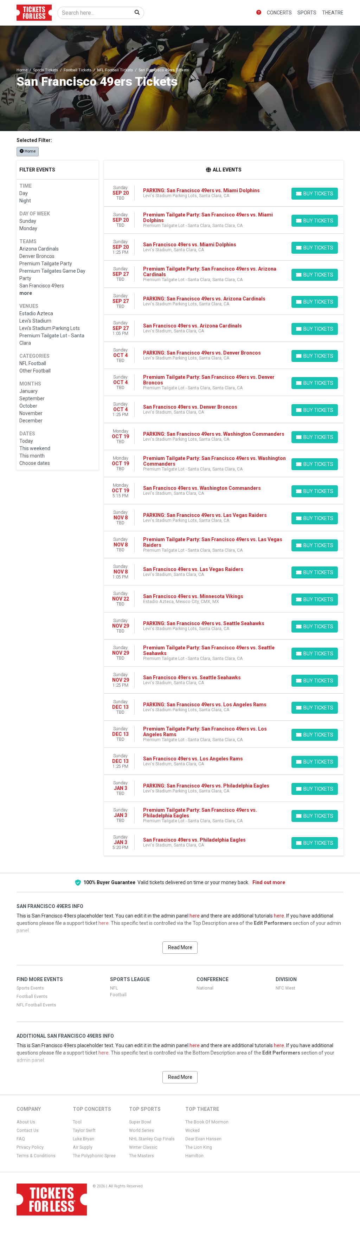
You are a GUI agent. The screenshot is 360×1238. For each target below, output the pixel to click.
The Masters (141, 1155)
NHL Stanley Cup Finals (152, 1138)
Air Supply (82, 1147)
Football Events (32, 996)
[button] (258, 12)
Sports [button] (306, 12)
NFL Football (118, 991)
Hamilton (194, 1155)
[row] (224, 193)
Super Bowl (140, 1122)
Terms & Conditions (36, 1155)
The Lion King (198, 1147)
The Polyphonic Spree (94, 1155)
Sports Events (30, 988)
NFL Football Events (36, 1005)
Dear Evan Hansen (203, 1138)
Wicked (192, 1130)
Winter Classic (143, 1147)
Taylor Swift (84, 1130)
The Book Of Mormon (207, 1122)
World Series (141, 1130)
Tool (77, 1122)
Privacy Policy (30, 1147)
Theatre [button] (332, 12)
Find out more (268, 882)
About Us (26, 1122)
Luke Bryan (83, 1138)
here (194, 916)
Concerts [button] (279, 12)
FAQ (21, 1138)
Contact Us (28, 1130)
